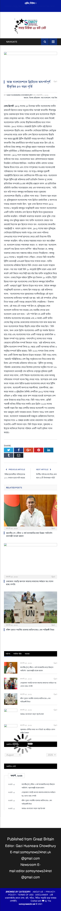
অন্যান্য (26, 98)
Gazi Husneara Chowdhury (20, 95)
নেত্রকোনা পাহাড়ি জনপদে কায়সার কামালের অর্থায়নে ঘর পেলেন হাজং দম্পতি (31, 6)
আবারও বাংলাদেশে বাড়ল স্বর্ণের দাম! (32, 714)
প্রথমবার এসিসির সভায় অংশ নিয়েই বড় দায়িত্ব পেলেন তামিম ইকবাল (37, 731)
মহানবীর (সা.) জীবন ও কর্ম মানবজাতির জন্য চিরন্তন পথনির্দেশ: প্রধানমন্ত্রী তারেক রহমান (36, 669)
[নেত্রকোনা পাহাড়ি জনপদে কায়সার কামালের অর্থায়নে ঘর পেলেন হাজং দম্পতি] (30, 560)
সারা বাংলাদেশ (45, 98)
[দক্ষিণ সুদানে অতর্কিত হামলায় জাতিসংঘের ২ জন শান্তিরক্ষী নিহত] (30, 608)
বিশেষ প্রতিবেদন (34, 98)
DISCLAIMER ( (42, 894)
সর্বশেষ (8, 653)
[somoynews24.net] (30, 26)
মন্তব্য (27, 653)
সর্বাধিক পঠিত (17, 653)
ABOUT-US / (39, 891)
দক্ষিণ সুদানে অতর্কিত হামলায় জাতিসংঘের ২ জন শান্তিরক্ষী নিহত (30, 629)
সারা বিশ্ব (54, 98)
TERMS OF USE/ (26, 894)
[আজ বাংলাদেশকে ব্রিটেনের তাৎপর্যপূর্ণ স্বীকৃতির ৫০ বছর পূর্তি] (30, 64)
